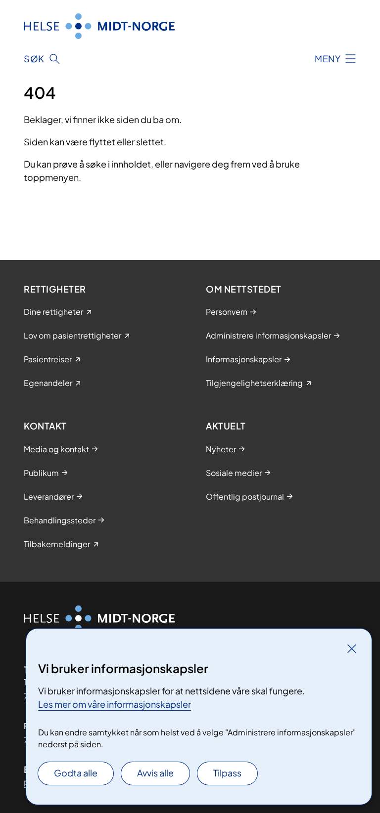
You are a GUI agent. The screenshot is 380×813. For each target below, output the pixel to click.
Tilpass (227, 772)
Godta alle (75, 772)
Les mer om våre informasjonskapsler (114, 704)
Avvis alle (155, 772)
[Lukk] (352, 648)
